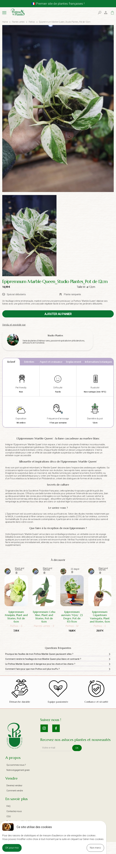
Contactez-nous (14, 811)
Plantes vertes (18, 22)
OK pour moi (12, 847)
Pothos (32, 22)
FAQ (8, 806)
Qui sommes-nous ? (16, 765)
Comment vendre (14, 790)
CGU (8, 816)
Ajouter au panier (58, 314)
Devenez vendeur (14, 785)
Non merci (95, 847)
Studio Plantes (55, 335)
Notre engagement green (18, 770)
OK (77, 748)
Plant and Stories (19, 569)
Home (5, 22)
